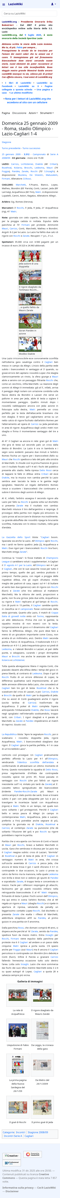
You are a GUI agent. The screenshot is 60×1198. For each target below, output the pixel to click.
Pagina (6, 113)
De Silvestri (36, 174)
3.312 (26, 154)
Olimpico (39, 540)
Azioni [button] (32, 113)
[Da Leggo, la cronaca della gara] (42, 1030)
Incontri (20, 1132)
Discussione (19, 113)
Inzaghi (49, 934)
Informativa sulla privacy (18, 1187)
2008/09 (6, 157)
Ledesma (39, 167)
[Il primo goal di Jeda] (42, 1107)
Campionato (39, 154)
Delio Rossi (46, 470)
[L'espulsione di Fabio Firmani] (18, 1030)
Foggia (5, 171)
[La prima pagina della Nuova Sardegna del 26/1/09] (18, 1065)
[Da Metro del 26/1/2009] (42, 1065)
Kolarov (18, 167)
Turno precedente (11, 148)
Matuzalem (52, 174)
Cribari (53, 163)
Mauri (50, 167)
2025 (38, 34)
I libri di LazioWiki (18, 82)
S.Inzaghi (49, 171)
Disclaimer (12, 1191)
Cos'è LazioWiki (46, 1187)
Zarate (25, 171)
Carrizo (15, 163)
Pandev (16, 171)
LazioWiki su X (28, 86)
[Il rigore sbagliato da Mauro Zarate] (42, 995)
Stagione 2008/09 (38, 1132)
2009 (18, 154)
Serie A (54, 154)
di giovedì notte (17, 616)
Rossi (47, 709)
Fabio (19, 47)
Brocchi (28, 167)
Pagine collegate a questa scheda (27, 88)
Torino (40, 616)
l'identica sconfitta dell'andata (35, 762)
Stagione (6, 142)
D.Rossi (27, 178)
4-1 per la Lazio (23, 565)
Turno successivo (31, 148)
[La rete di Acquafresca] (18, 995)
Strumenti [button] (46, 113)
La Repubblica (9, 734)
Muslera (22, 174)
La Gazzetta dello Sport (16, 537)
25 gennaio (8, 154)
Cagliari (49, 361)
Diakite (39, 163)
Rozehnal (7, 167)
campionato (26, 608)
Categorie (8, 1132)
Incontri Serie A (13, 1136)
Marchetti (21, 184)
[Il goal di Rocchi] (18, 1107)
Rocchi (34, 171)
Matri (38, 191)
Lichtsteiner (27, 163)
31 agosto (9, 565)
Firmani (6, 178)
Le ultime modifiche (21, 92)
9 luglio (29, 34)
